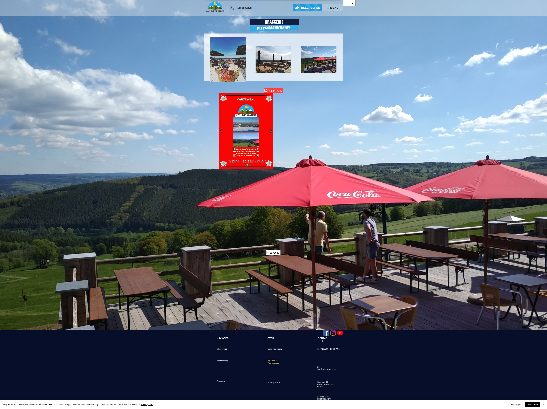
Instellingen (516, 404)
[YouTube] (340, 333)
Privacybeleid (147, 404)
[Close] (543, 404)
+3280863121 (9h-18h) (329, 349)
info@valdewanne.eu (326, 369)
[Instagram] (333, 333)
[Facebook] (326, 333)
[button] (333, 8)
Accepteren (532, 404)
